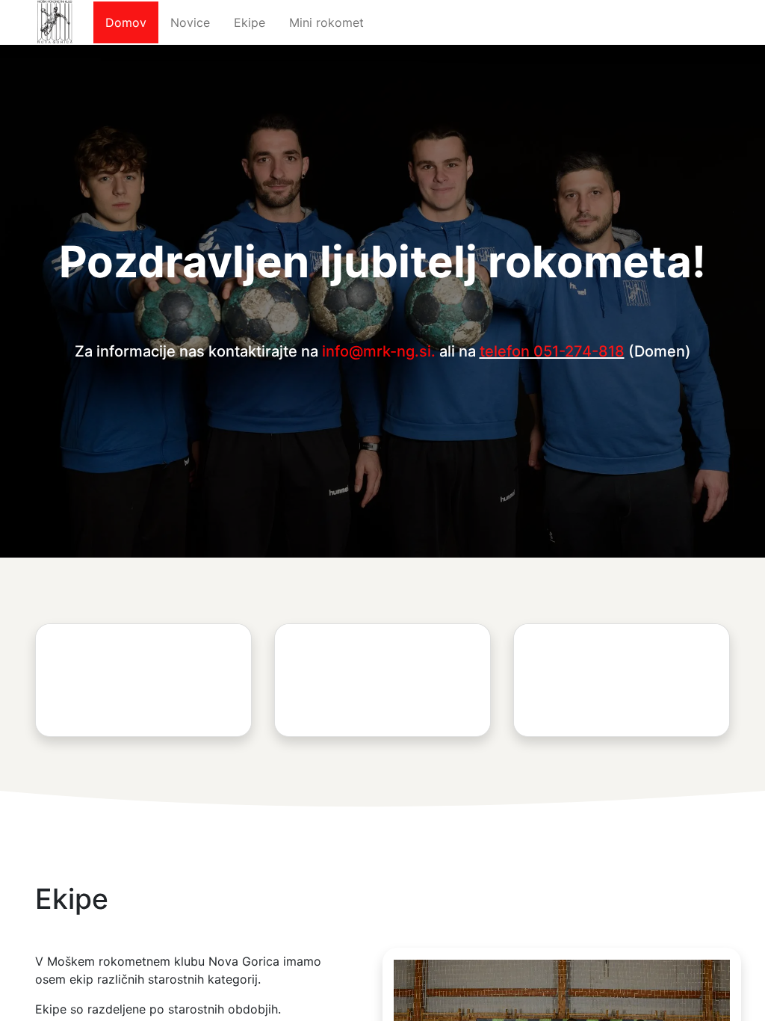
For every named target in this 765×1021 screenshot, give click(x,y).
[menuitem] (125, 22)
